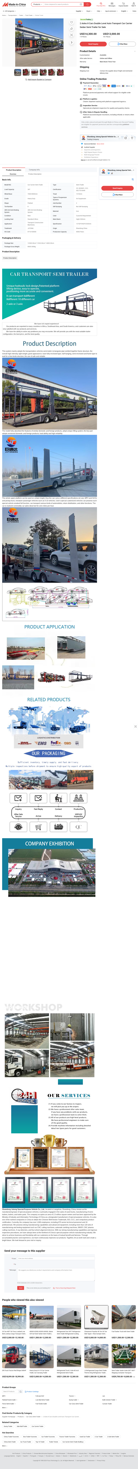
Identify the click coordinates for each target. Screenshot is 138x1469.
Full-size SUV (40, 1396)
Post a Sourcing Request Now (64, 1288)
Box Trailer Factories (30, 1437)
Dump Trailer (8, 1426)
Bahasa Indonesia (129, 1456)
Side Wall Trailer (22, 1426)
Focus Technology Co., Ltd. (55, 1460)
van (103, 1396)
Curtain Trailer (107, 1404)
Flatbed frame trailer (9, 1400)
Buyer (88, 11)
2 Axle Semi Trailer (113, 1437)
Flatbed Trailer (39, 15)
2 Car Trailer (99, 1437)
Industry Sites (83, 1453)
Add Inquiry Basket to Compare (39, 79)
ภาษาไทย (104, 1456)
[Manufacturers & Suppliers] (14, 4)
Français (40, 1456)
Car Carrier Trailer (37, 1426)
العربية (80, 1456)
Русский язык (50, 1456)
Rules (134, 11)
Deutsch (65, 1456)
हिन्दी (98, 1456)
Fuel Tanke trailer (41, 1404)
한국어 (86, 1456)
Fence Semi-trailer (8, 1404)
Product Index (106, 1453)
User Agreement (81, 1460)
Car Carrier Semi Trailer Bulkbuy (73, 1442)
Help (98, 11)
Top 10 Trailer (40, 1442)
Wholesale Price (72, 1453)
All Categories (9, 11)
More (4, 1446)
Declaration (91, 1460)
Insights (123, 1453)
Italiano (58, 1456)
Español (25, 1456)
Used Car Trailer (85, 1437)
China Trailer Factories (11, 1437)
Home (4, 15)
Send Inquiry (93, 44)
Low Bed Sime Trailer (42, 1400)
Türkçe (111, 1456)
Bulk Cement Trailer (108, 1400)
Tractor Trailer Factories (67, 1437)
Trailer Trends (53, 1442)
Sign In (83, 160)
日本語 (93, 1456)
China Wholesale (60, 1453)
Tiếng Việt (118, 1456)
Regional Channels (94, 1453)
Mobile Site (116, 1453)
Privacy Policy (101, 1460)
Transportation (12, 15)
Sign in (133, 6)
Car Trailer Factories (48, 1437)
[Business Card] (133, 179)
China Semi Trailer (10, 1442)
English (18, 1456)
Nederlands (73, 1456)
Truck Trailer (28, 15)
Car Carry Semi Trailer (76, 1404)
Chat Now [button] (123, 44)
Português (33, 1456)
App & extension (110, 11)
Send (20, 1288)
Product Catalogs (33, 1391)
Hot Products (16, 1453)
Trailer (21, 15)
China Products (26, 1453)
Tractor (71, 1396)
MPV (3, 1396)
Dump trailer (73, 1400)
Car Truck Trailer (25, 1442)
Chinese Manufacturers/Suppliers (43, 1453)
